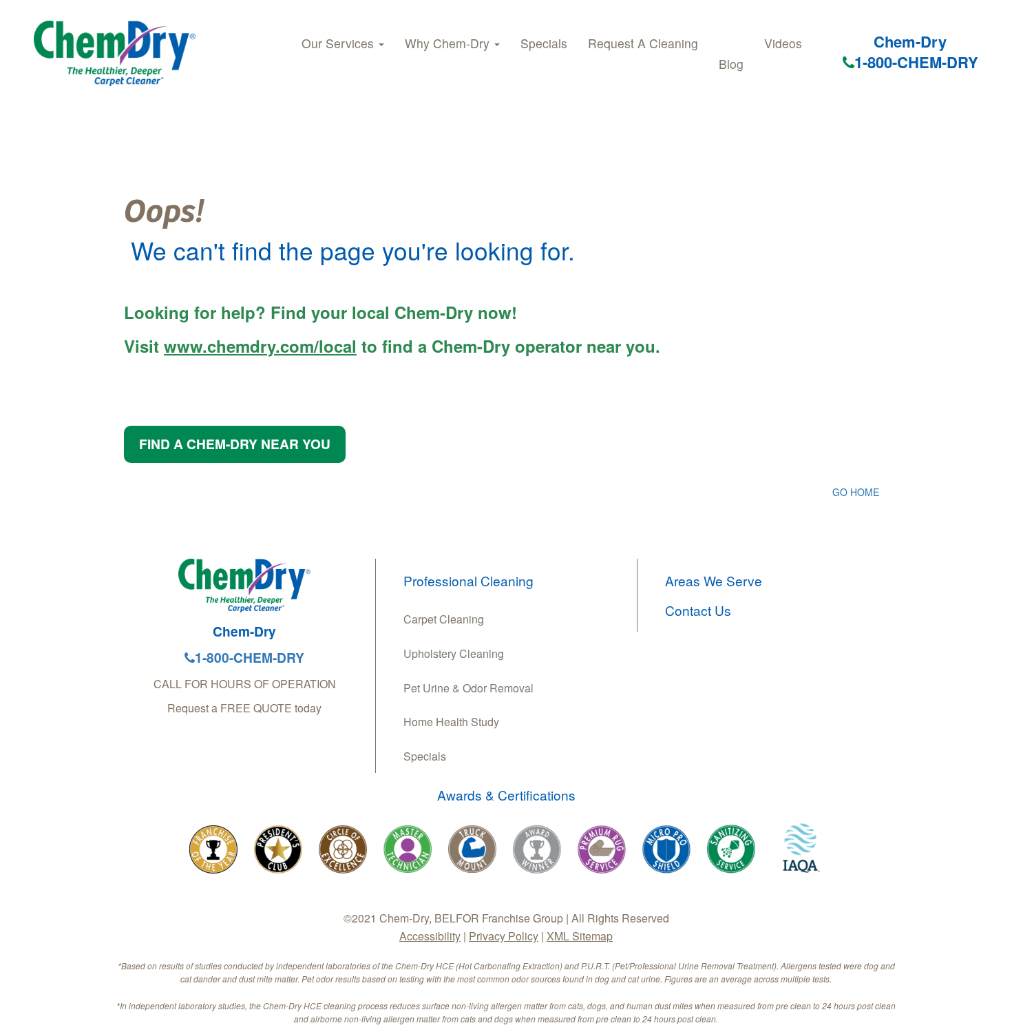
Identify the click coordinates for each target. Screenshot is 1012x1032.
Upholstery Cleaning (453, 653)
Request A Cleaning (643, 43)
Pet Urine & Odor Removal (468, 688)
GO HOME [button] (855, 492)
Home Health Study (451, 722)
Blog (731, 63)
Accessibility (430, 936)
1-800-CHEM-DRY (916, 62)
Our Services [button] (339, 43)
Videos (783, 43)
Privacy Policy (503, 936)
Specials (543, 43)
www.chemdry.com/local (260, 346)
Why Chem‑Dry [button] (449, 43)
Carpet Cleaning (443, 619)
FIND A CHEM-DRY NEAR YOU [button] (234, 443)
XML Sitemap (580, 936)
